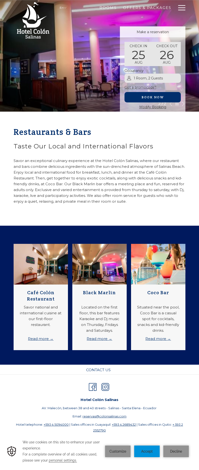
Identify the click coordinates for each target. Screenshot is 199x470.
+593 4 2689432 (124, 424)
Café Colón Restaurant (41, 295)
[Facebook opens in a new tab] (93, 386)
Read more (39, 338)
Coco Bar (158, 292)
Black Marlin (99, 292)
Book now (152, 97)
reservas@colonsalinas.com (104, 416)
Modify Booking (152, 107)
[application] (99, 451)
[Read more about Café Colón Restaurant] (41, 264)
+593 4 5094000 (56, 424)
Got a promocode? (140, 87)
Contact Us (98, 370)
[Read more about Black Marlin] (99, 264)
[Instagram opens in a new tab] (105, 386)
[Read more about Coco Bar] (158, 264)
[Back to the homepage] (33, 20)
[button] (138, 54)
